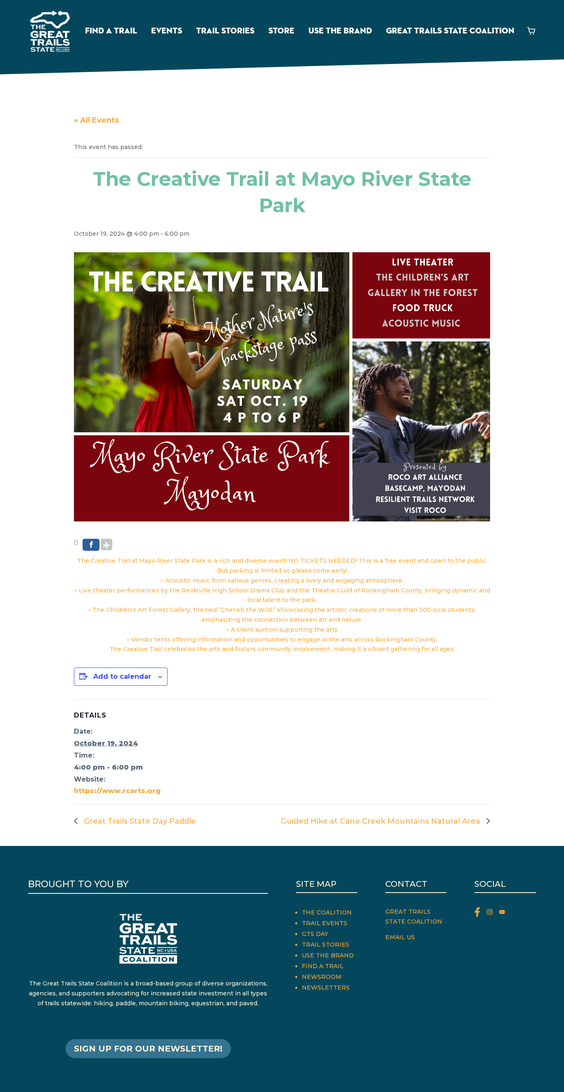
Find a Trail (111, 31)
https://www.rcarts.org (117, 791)
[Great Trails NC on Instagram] (493, 913)
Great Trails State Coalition (450, 31)
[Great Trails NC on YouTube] (504, 913)
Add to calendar (122, 676)
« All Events (96, 120)
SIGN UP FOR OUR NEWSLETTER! (148, 1049)
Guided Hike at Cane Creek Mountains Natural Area (381, 821)
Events (166, 31)
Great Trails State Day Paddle (139, 821)
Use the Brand (340, 31)
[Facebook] (91, 545)
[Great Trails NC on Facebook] (480, 913)
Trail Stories (225, 31)
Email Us (400, 937)
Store (281, 31)
